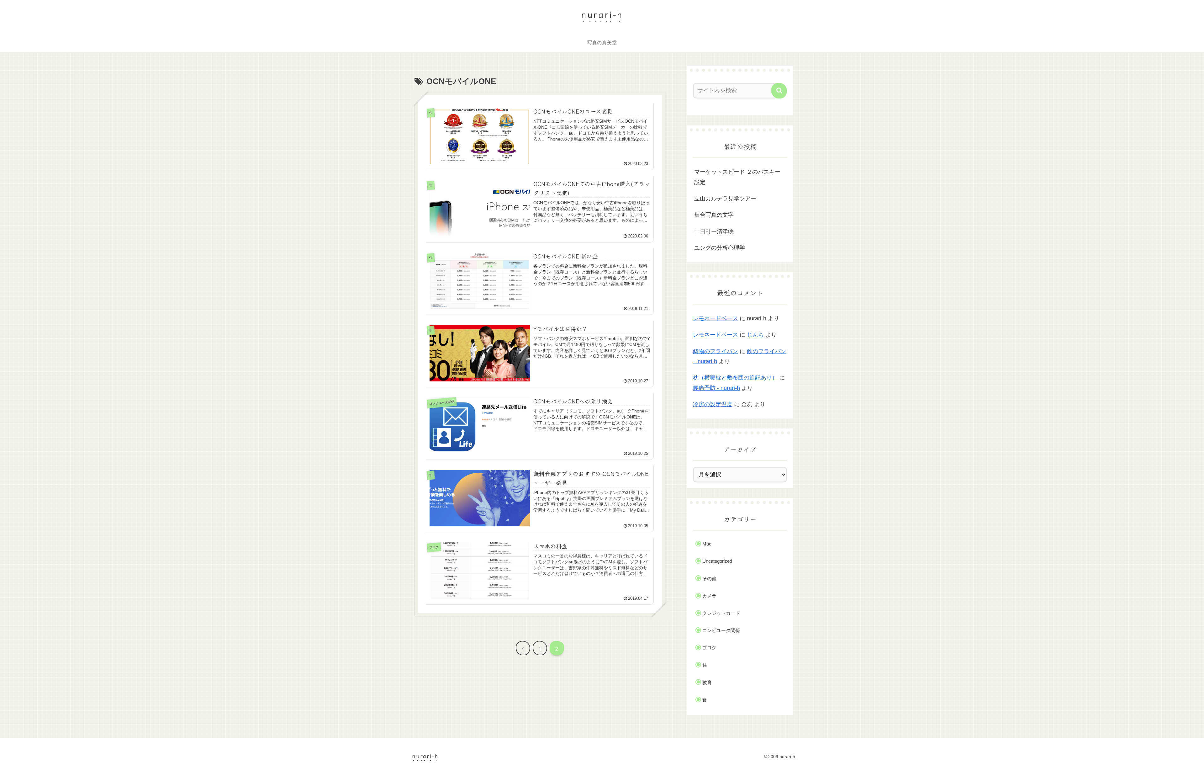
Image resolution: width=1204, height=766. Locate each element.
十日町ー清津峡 (714, 231)
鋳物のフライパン (715, 351)
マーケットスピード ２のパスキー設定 (737, 177)
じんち (755, 335)
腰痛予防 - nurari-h (716, 388)
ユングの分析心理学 (719, 248)
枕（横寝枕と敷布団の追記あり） (735, 378)
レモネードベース (715, 318)
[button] (779, 90)
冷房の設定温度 (712, 404)
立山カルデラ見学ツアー (725, 198)
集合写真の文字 (714, 215)
